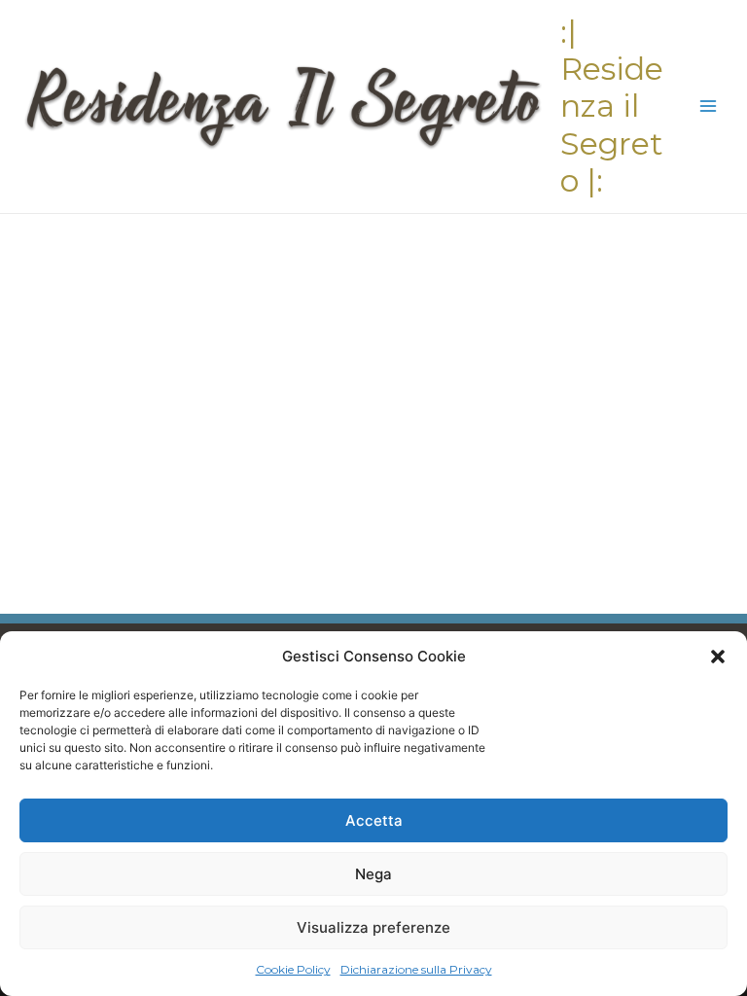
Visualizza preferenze (373, 927)
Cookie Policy (293, 969)
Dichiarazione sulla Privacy (416, 969)
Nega (373, 874)
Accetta (374, 820)
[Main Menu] (709, 106)
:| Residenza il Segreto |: (611, 106)
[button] (718, 656)
